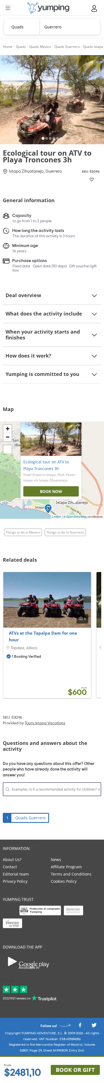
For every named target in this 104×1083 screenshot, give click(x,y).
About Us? (12, 859)
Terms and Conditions (71, 874)
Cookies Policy (64, 881)
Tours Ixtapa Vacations (45, 723)
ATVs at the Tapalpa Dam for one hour (43, 636)
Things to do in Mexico (23, 532)
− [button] (7, 437)
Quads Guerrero (30, 817)
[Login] (94, 8)
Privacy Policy (15, 881)
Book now (51, 491)
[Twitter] (94, 1027)
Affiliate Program (66, 866)
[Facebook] (80, 1027)
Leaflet (56, 517)
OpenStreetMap (76, 517)
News (56, 859)
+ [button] (7, 428)
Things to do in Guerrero (65, 532)
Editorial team (16, 874)
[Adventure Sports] (48, 8)
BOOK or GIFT (75, 1070)
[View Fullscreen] (7, 449)
